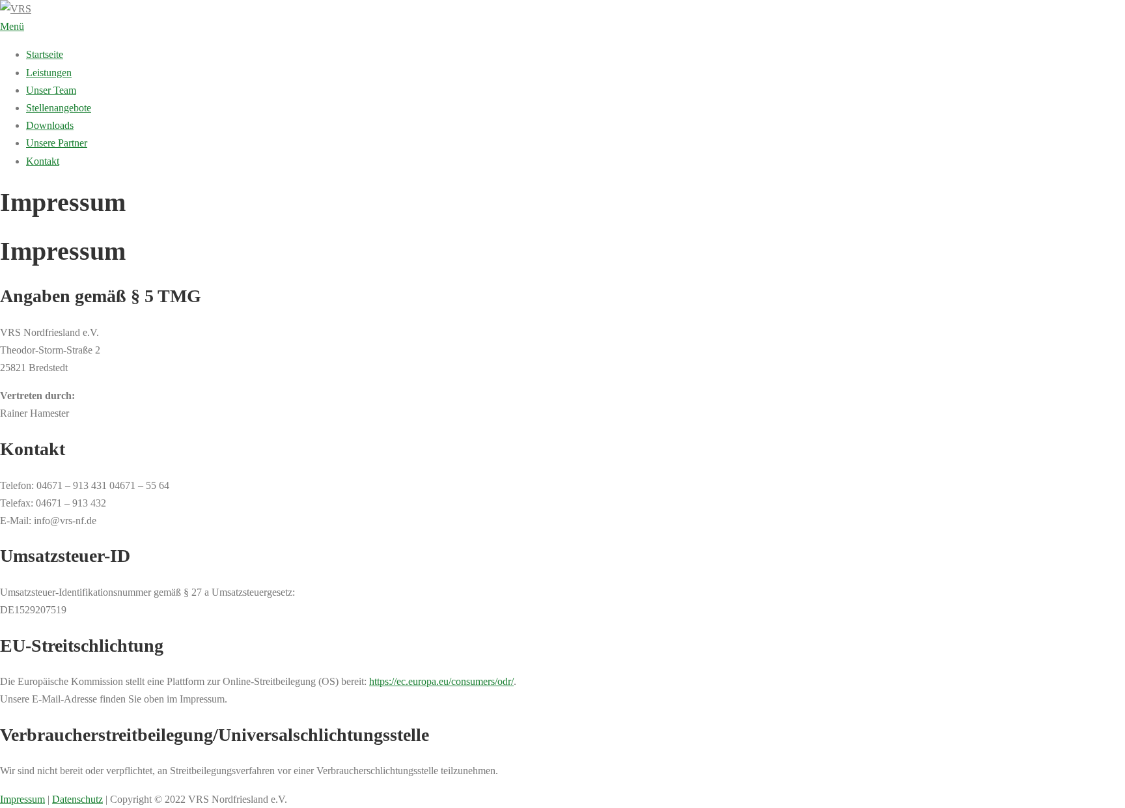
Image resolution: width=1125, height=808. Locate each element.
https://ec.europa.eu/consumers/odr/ (441, 681)
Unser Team (51, 90)
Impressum (22, 799)
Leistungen (49, 72)
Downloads (50, 125)
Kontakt (42, 161)
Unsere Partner (56, 142)
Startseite (44, 54)
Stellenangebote (58, 107)
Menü (12, 26)
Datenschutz (77, 799)
